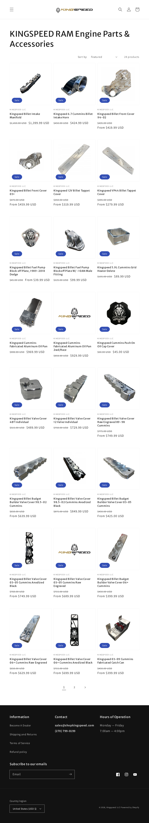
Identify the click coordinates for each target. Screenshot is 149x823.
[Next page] (85, 687)
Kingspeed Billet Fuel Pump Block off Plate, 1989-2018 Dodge (27, 271)
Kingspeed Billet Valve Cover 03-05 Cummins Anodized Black (28, 582)
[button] (11, 9)
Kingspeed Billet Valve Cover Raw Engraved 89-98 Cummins (115, 422)
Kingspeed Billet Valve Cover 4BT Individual (28, 420)
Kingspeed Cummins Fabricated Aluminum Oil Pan (28, 344)
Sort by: (82, 57)
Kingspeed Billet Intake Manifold (25, 115)
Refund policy (18, 752)
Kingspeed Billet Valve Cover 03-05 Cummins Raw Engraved (72, 582)
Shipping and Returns (23, 734)
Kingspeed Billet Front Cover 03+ (28, 192)
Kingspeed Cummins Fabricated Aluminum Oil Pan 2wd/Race (72, 346)
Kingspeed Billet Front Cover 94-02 (115, 115)
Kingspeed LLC (113, 807)
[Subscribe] (70, 774)
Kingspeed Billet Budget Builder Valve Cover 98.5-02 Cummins (28, 502)
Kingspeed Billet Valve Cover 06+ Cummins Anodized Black (73, 661)
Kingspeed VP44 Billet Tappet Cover (116, 192)
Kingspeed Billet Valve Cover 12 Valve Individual (72, 420)
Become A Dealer (20, 725)
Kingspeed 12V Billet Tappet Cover (72, 192)
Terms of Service (20, 743)
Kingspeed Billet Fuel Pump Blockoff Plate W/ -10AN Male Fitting (73, 271)
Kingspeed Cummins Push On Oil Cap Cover (116, 344)
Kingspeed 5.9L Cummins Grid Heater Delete (116, 269)
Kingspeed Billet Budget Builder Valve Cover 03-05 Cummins (114, 502)
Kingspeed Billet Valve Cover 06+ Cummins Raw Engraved (28, 661)
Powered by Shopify (130, 807)
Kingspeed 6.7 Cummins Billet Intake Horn (73, 115)
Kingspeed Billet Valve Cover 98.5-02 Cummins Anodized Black (72, 502)
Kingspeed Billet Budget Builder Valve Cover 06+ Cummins (113, 582)
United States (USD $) (24, 808)
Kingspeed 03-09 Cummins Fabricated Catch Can (115, 661)
